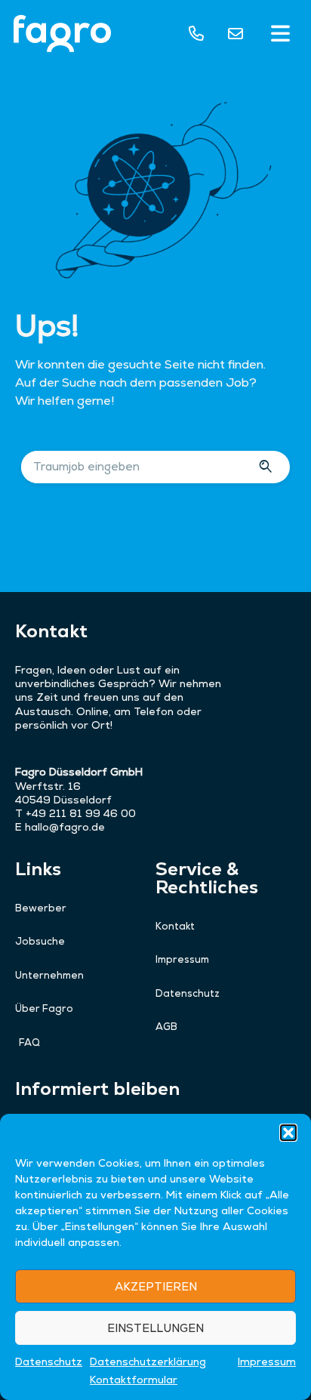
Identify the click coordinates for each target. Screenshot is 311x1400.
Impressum (267, 1361)
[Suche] (267, 467)
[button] (288, 1132)
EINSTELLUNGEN (155, 1328)
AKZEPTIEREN (156, 1286)
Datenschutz (48, 1361)
